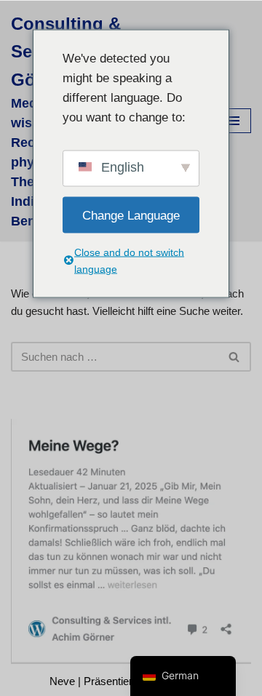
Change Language (131, 215)
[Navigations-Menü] (234, 120)
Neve (62, 681)
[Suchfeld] (234, 357)
